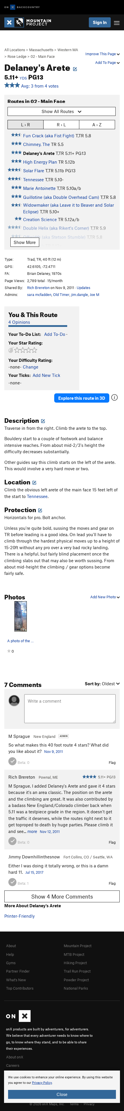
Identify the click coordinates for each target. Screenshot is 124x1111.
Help (10, 954)
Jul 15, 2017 (34, 872)
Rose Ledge (17, 56)
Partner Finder (18, 971)
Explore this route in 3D (81, 398)
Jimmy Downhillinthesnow (34, 856)
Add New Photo (103, 597)
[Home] (30, 22)
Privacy (89, 1104)
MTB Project (74, 954)
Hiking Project (75, 962)
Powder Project (76, 979)
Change (30, 366)
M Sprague (19, 736)
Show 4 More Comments (62, 896)
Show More (25, 242)
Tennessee (33, 179)
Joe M (94, 294)
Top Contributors (19, 988)
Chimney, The (36, 144)
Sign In (100, 22)
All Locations (14, 49)
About (11, 945)
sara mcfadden (39, 294)
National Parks (76, 988)
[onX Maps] (18, 1020)
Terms (74, 1104)
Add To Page (106, 62)
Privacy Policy (42, 1083)
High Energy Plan (40, 161)
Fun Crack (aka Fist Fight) (48, 135)
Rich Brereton (38, 287)
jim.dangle (79, 294)
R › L (61, 124)
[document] (62, 1087)
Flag (112, 762)
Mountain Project (77, 945)
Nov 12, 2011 (50, 831)
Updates (83, 287)
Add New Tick (46, 375)
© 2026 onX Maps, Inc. (47, 1104)
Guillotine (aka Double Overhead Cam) (61, 197)
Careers (12, 1065)
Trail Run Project (77, 971)
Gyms (11, 962)
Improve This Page (101, 53)
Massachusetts (41, 49)
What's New (16, 979)
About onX (14, 1057)
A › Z (97, 124)
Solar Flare (33, 170)
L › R (25, 124)
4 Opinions (19, 322)
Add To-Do (54, 334)
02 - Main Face (43, 56)
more (32, 831)
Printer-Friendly (19, 916)
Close (62, 1094)
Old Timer (61, 294)
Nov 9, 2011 (53, 751)
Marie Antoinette (39, 188)
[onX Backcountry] (22, 7)
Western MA (67, 49)
